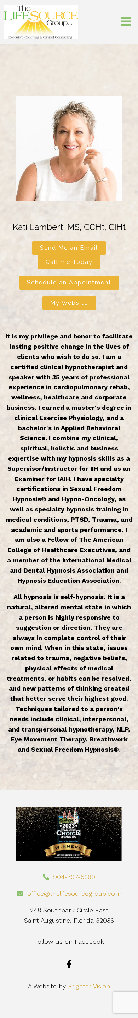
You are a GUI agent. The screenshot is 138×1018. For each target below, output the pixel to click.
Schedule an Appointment (69, 282)
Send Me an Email (69, 247)
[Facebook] (69, 964)
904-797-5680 (74, 877)
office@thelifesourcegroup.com (74, 893)
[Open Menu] (126, 22)
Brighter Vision (89, 986)
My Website (69, 303)
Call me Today (69, 262)
